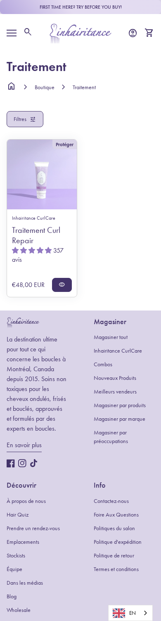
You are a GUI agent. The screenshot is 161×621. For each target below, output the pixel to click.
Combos (103, 364)
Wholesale (19, 610)
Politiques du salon (114, 528)
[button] (32, 250)
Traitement (84, 87)
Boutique (44, 87)
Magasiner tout (111, 337)
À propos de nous (26, 501)
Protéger (64, 144)
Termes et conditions (116, 569)
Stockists (16, 555)
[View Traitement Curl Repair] (42, 174)
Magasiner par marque (119, 418)
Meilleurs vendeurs (115, 391)
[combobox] (130, 613)
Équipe (14, 569)
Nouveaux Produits (115, 378)
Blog (12, 596)
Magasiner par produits (120, 405)
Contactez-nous (111, 501)
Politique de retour (114, 555)
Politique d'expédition (118, 541)
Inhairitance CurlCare (118, 350)
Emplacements (23, 541)
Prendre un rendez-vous (33, 528)
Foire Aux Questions (116, 514)
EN (132, 613)
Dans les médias (25, 582)
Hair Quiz (17, 514)
